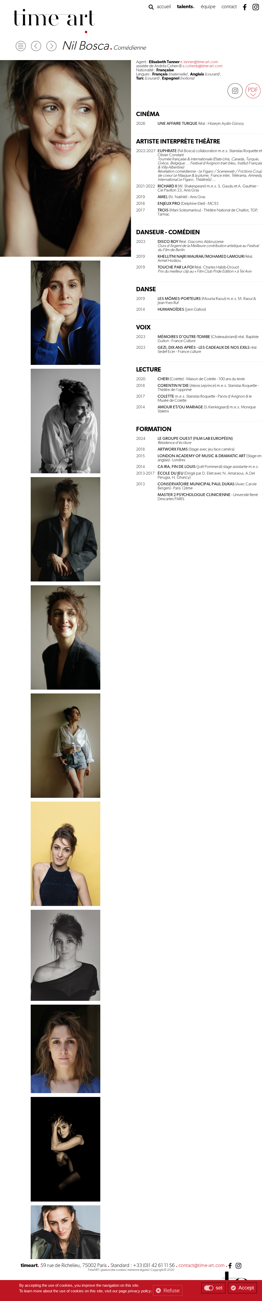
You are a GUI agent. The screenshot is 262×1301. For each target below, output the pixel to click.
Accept (246, 1288)
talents (185, 6)
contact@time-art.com (202, 1265)
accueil (164, 6)
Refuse (171, 1290)
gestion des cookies (113, 1270)
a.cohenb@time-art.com (202, 66)
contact (229, 6)
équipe (208, 6)
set (219, 1288)
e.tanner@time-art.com (199, 62)
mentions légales (138, 1270)
